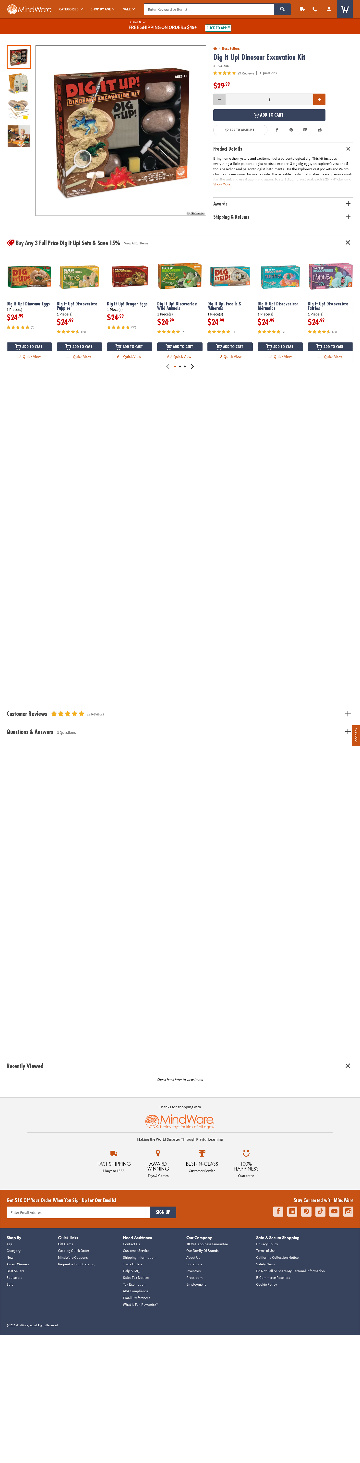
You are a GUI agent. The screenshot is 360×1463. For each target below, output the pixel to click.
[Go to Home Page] (215, 48)
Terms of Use (265, 1250)
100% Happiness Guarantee (207, 1244)
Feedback (355, 735)
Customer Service (136, 1250)
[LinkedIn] (292, 1212)
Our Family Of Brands (202, 1250)
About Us (193, 1257)
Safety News (265, 1264)
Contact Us (131, 1244)
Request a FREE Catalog (76, 1264)
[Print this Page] (319, 130)
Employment (196, 1284)
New (10, 1257)
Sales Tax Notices (136, 1277)
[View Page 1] (175, 367)
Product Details (227, 149)
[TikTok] (320, 1212)
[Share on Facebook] (277, 130)
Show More (221, 184)
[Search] (282, 9)
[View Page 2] (180, 367)
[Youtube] (334, 1212)
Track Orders (132, 1264)
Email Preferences (136, 1297)
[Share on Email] (305, 130)
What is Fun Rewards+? (140, 1304)
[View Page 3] (184, 367)
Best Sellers (15, 1271)
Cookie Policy (266, 1284)
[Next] (192, 367)
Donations (194, 1264)
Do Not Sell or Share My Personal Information (290, 1271)
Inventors (193, 1271)
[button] (121, 131)
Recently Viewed (25, 1066)
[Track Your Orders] (302, 9)
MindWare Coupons (73, 1257)
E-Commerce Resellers (273, 1277)
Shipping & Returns (231, 217)
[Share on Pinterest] (291, 130)
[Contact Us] (315, 9)
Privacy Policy (267, 1244)
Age (9, 1244)
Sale (10, 1284)
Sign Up (163, 1212)
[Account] (329, 9)
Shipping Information (139, 1257)
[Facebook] (278, 1212)
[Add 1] (319, 99)
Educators (14, 1277)
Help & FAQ (131, 1271)
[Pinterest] (306, 1212)
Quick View (31, 356)
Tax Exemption (134, 1284)
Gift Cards (65, 1244)
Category (14, 1250)
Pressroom (194, 1277)
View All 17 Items (136, 243)
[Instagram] (348, 1212)
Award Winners (18, 1264)
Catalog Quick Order (73, 1250)
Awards (220, 203)
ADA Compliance (135, 1291)
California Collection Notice (277, 1257)
